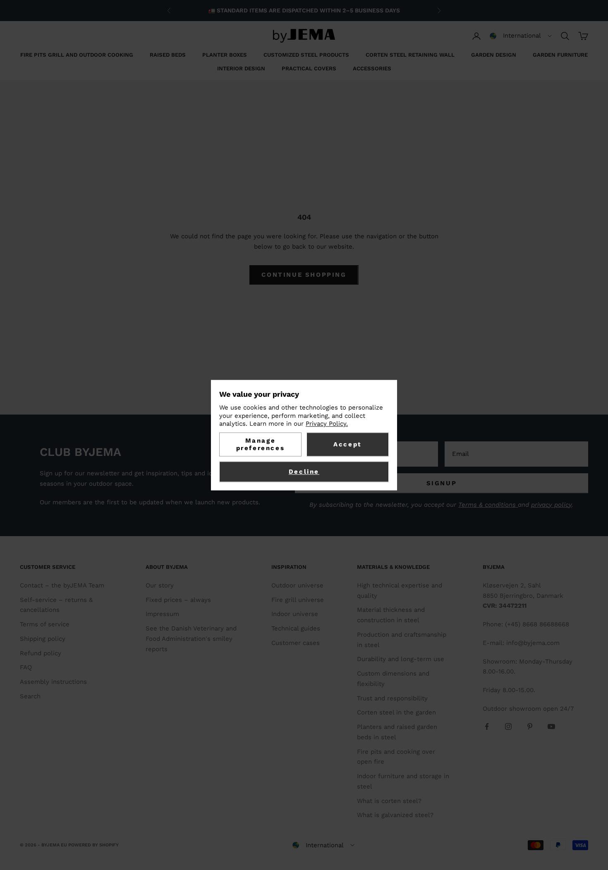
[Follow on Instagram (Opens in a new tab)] (508, 726)
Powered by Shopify (93, 845)
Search (30, 696)
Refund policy (40, 653)
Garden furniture (560, 55)
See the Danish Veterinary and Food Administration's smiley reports (191, 639)
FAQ (26, 667)
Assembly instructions (53, 681)
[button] (521, 36)
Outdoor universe (297, 585)
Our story (160, 585)
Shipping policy (42, 638)
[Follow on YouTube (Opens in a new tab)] (551, 726)
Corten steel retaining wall (410, 55)
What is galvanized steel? (395, 815)
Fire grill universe (297, 600)
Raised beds (168, 55)
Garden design (493, 55)
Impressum (162, 614)
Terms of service (44, 624)
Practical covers (309, 68)
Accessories (372, 68)
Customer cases (295, 643)
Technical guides (295, 628)
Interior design (241, 68)
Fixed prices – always (178, 600)
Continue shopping (303, 274)
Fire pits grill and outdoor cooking (76, 55)
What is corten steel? (389, 801)
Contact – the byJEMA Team (62, 585)
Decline (304, 471)
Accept (347, 444)
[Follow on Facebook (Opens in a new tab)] (487, 726)
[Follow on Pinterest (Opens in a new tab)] (530, 726)
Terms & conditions (488, 504)
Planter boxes (224, 55)
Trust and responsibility (392, 698)
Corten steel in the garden (396, 712)
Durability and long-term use (400, 659)
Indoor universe (294, 614)
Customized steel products (306, 55)
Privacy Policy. (327, 424)
